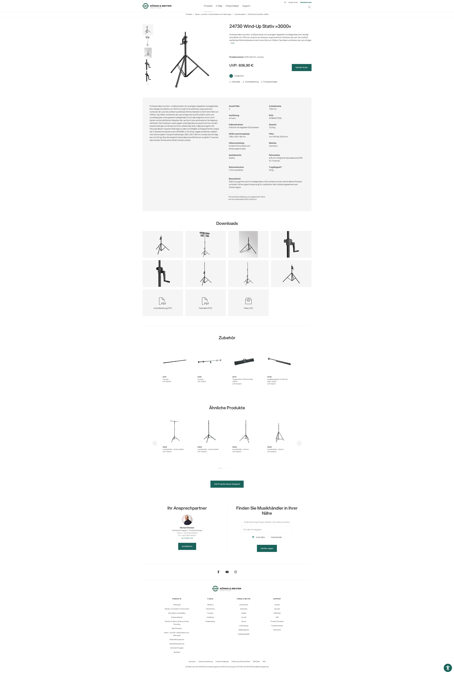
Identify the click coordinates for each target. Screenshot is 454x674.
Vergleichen (239, 75)
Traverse (165, 379)
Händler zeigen (267, 548)
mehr (233, 43)
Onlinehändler (276, 537)
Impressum (192, 661)
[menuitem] (208, 6)
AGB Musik (256, 661)
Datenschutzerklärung (206, 661)
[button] (220, 468)
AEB (264, 661)
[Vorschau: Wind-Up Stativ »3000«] (147, 41)
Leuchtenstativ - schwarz (240, 449)
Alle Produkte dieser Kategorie (227, 484)
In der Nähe (260, 537)
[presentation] (155, 443)
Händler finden (293, 2)
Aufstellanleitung (252, 81)
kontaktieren (187, 546)
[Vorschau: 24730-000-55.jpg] (147, 29)
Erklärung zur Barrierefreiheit (241, 661)
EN (285, 2)
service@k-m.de (187, 538)
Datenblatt (235, 81)
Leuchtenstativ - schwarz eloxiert (173, 449)
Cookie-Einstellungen (222, 661)
